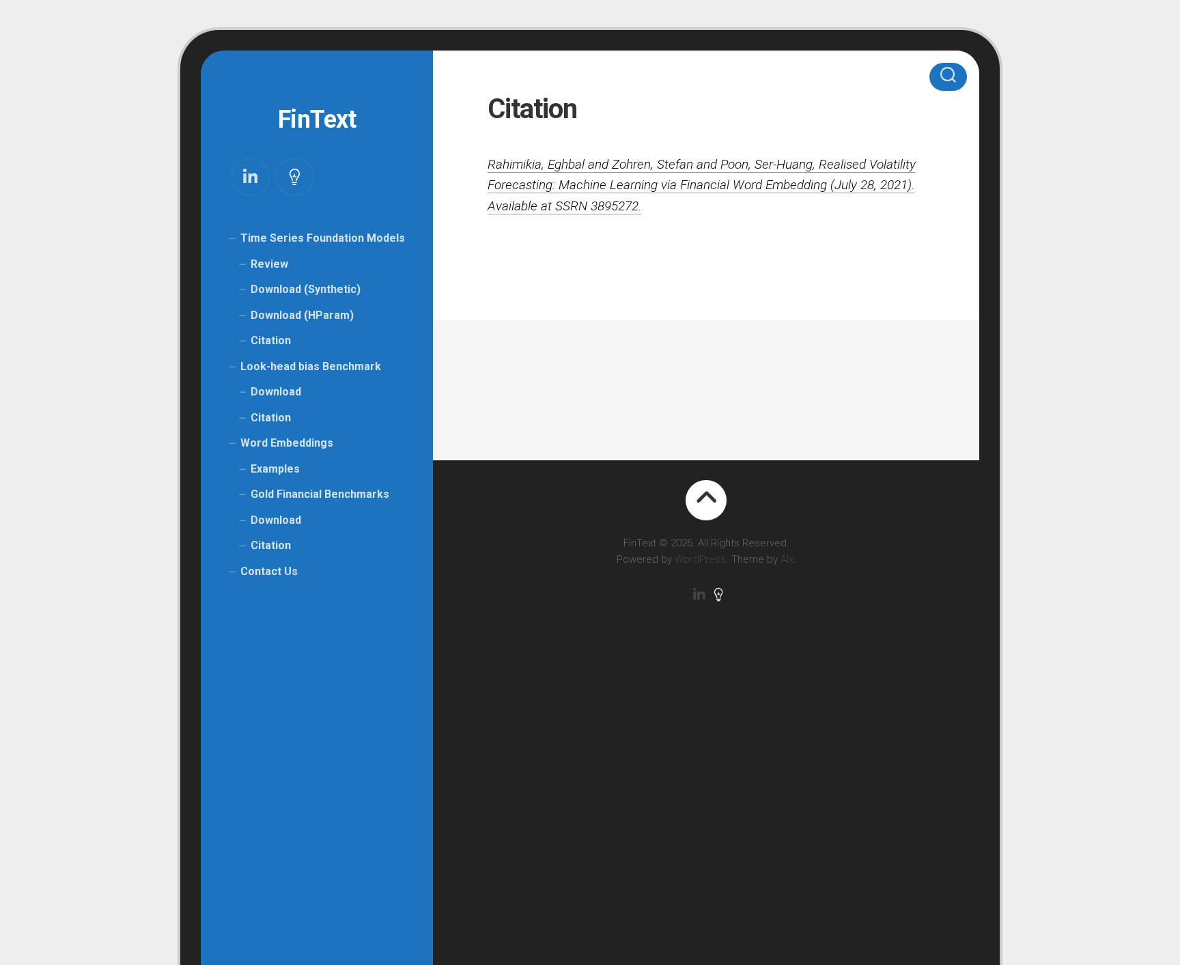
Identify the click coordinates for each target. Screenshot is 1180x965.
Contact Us (269, 571)
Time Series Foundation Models (322, 238)
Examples (275, 468)
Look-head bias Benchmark (310, 366)
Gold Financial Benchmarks (320, 494)
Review (269, 263)
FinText (317, 119)
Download (276, 391)
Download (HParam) (302, 315)
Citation (271, 340)
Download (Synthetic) (306, 289)
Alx (787, 559)
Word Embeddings (286, 442)
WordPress (700, 559)
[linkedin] (250, 176)
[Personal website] (294, 176)
